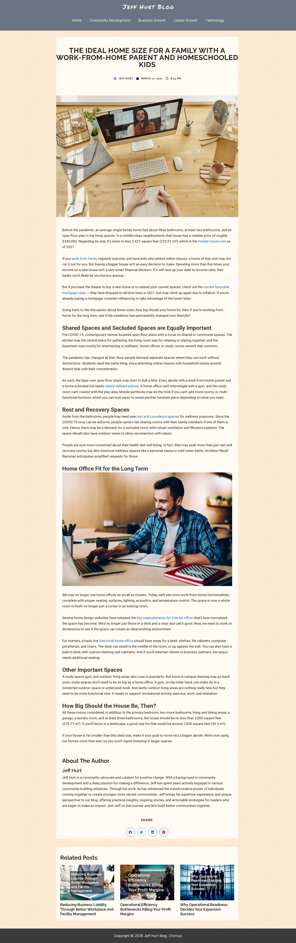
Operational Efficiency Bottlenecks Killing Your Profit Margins (145, 909)
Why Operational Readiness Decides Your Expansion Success (204, 909)
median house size (212, 241)
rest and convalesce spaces (158, 416)
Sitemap (175, 936)
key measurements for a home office (165, 618)
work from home (84, 259)
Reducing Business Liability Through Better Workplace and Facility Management (86, 909)
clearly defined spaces (122, 386)
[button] (130, 832)
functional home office (116, 641)
